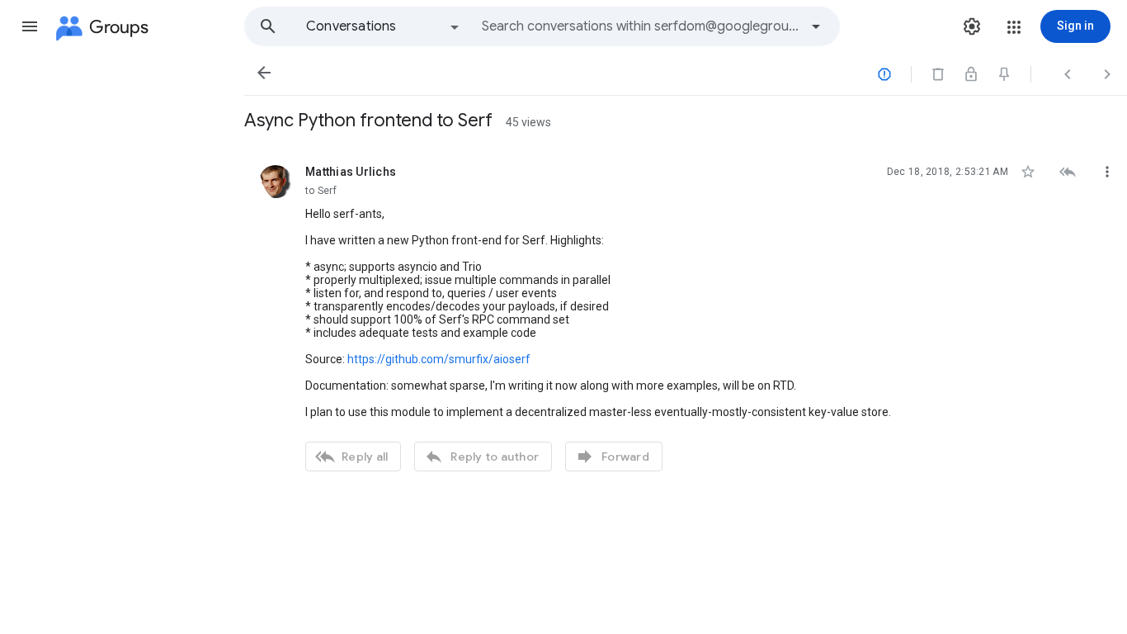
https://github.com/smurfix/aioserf (438, 359)
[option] (383, 26)
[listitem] (685, 316)
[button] (30, 26)
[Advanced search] (816, 26)
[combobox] (640, 26)
